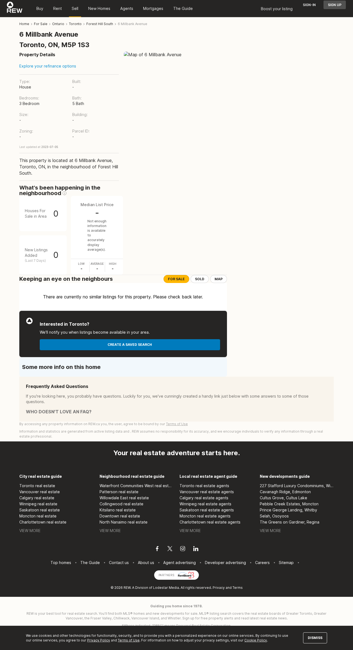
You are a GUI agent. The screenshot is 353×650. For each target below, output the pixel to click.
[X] (169, 549)
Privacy (219, 588)
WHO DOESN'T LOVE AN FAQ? (59, 411)
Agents (126, 8)
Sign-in (309, 5)
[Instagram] (182, 549)
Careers (262, 562)
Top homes (60, 562)
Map (219, 279)
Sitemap (286, 562)
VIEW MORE (30, 530)
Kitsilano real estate (118, 510)
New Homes (99, 8)
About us (146, 562)
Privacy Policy (98, 640)
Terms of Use (177, 424)
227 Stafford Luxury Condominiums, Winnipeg (297, 485)
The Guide (183, 8)
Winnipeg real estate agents (205, 503)
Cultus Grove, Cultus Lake (283, 497)
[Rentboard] (186, 574)
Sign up (334, 5)
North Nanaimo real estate (124, 522)
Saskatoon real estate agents (207, 510)
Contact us (119, 562)
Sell (75, 8)
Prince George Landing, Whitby (288, 510)
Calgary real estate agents (204, 497)
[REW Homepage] (15, 8)
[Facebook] (157, 549)
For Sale (176, 279)
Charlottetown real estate (42, 522)
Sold (199, 279)
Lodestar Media (166, 588)
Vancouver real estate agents (207, 491)
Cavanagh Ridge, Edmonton (285, 491)
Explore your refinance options (47, 66)
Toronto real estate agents (204, 485)
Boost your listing (277, 8)
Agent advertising (179, 562)
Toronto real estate (37, 485)
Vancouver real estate (39, 491)
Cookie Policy (255, 640)
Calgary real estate (36, 497)
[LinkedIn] (196, 549)
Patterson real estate (119, 491)
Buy (39, 8)
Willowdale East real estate (124, 497)
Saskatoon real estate (39, 510)
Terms (237, 588)
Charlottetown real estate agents (210, 522)
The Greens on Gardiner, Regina (289, 522)
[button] (64, 193)
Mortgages (153, 8)
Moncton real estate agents (205, 516)
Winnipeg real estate (38, 503)
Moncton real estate (38, 516)
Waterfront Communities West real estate (137, 485)
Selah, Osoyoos (274, 516)
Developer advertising (225, 562)
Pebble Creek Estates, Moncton (289, 503)
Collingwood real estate (121, 503)
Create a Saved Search (130, 344)
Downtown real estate (120, 516)
